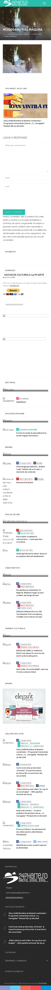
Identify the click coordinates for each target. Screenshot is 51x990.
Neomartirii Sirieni (24, 482)
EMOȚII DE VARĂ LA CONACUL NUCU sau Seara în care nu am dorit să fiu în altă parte (30, 653)
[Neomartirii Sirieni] (8, 491)
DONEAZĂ (14, 286)
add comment (11, 36)
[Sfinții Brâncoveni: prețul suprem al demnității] (8, 845)
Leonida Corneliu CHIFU (18, 34)
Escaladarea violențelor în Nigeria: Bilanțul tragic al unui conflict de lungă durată (29, 592)
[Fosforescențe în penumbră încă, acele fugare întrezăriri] (8, 430)
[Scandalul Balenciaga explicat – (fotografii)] (8, 389)
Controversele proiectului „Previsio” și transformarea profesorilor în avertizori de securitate (27, 929)
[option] (25, 110)
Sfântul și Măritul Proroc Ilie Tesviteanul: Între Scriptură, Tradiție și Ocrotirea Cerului (29, 614)
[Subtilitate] (8, 399)
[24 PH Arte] (15, 3)
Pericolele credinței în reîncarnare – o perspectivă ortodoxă (29, 539)
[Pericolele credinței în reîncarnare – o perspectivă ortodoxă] (8, 536)
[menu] (44, 3)
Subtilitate (21, 402)
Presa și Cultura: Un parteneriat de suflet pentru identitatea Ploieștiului (31, 832)
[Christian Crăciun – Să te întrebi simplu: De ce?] (15, 521)
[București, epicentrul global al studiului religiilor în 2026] (7, 635)
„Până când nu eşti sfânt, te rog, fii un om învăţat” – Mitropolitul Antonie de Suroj (32, 792)
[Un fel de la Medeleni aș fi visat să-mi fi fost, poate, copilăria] (7, 420)
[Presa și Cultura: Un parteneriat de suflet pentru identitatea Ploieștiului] (8, 824)
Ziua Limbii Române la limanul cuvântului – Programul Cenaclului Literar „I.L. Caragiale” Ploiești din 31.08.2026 (24, 123)
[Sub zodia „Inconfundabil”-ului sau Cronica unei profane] (7, 663)
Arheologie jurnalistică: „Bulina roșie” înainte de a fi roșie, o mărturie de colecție (30, 469)
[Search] (37, 3)
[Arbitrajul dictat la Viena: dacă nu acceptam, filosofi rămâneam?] (5, 550)
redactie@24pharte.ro (14, 304)
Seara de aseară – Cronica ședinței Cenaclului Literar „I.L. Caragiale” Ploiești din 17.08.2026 (31, 813)
